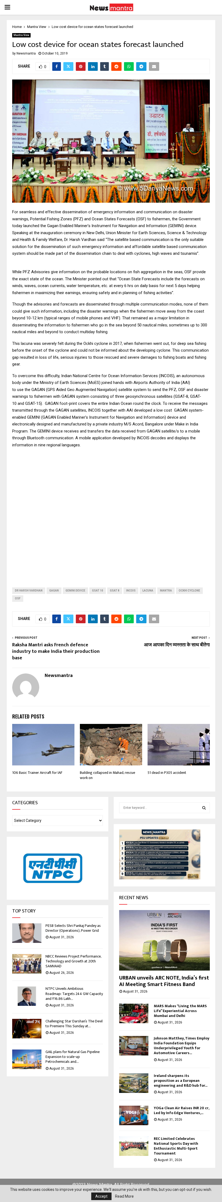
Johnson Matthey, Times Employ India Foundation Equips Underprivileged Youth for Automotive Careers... (181, 1045)
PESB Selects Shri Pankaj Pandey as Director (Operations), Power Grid (73, 928)
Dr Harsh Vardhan (29, 590)
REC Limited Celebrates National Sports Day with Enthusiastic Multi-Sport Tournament (176, 1146)
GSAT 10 (97, 590)
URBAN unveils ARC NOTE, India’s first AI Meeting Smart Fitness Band (164, 981)
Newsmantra (26, 53)
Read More (124, 1196)
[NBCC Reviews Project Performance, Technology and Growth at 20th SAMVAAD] (26, 964)
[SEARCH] (204, 807)
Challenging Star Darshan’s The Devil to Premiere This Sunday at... (74, 1023)
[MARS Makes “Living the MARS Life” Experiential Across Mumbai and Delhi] (133, 1013)
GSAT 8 (114, 590)
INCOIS (131, 590)
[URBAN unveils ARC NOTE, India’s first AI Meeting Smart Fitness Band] (164, 940)
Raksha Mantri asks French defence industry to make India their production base (56, 651)
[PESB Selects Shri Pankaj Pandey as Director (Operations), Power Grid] (26, 933)
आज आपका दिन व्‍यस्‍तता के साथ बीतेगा (177, 645)
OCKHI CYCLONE (189, 590)
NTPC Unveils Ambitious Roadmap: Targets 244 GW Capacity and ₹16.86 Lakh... (74, 993)
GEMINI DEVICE (75, 590)
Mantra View (21, 35)
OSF (18, 598)
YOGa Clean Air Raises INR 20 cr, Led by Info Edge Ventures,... (181, 1110)
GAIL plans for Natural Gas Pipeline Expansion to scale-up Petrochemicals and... (72, 1057)
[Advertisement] (111, 513)
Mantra (166, 590)
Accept (101, 1196)
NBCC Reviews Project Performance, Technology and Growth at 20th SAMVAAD (73, 961)
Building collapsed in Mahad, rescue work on (107, 775)
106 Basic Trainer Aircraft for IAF (37, 772)
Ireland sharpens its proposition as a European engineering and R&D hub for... (180, 1081)
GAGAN (54, 590)
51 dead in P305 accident (167, 772)
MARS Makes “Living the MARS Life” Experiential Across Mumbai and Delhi (180, 1011)
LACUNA (147, 590)
